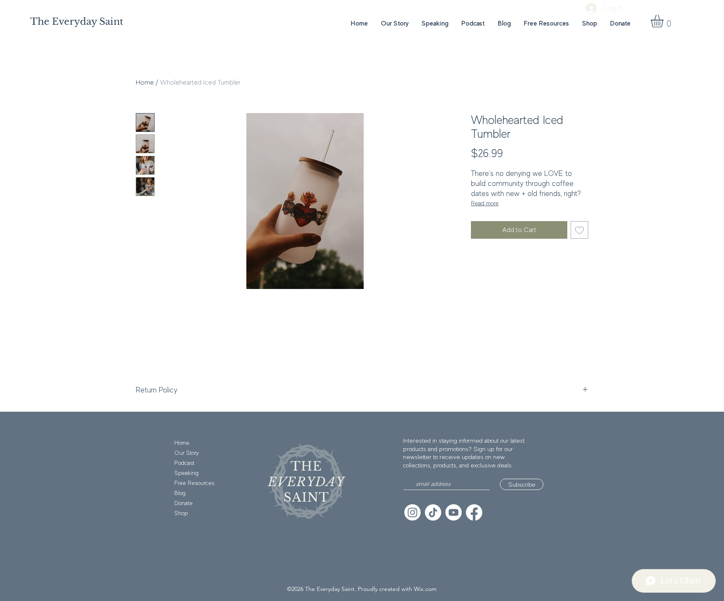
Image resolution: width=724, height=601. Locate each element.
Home (145, 82)
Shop (181, 513)
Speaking (186, 472)
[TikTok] (433, 512)
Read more (485, 203)
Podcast (184, 462)
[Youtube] (453, 512)
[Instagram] (412, 512)
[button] (664, 21)
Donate (183, 503)
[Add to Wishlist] (579, 230)
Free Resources (194, 483)
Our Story (186, 452)
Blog (180, 493)
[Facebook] (474, 512)
